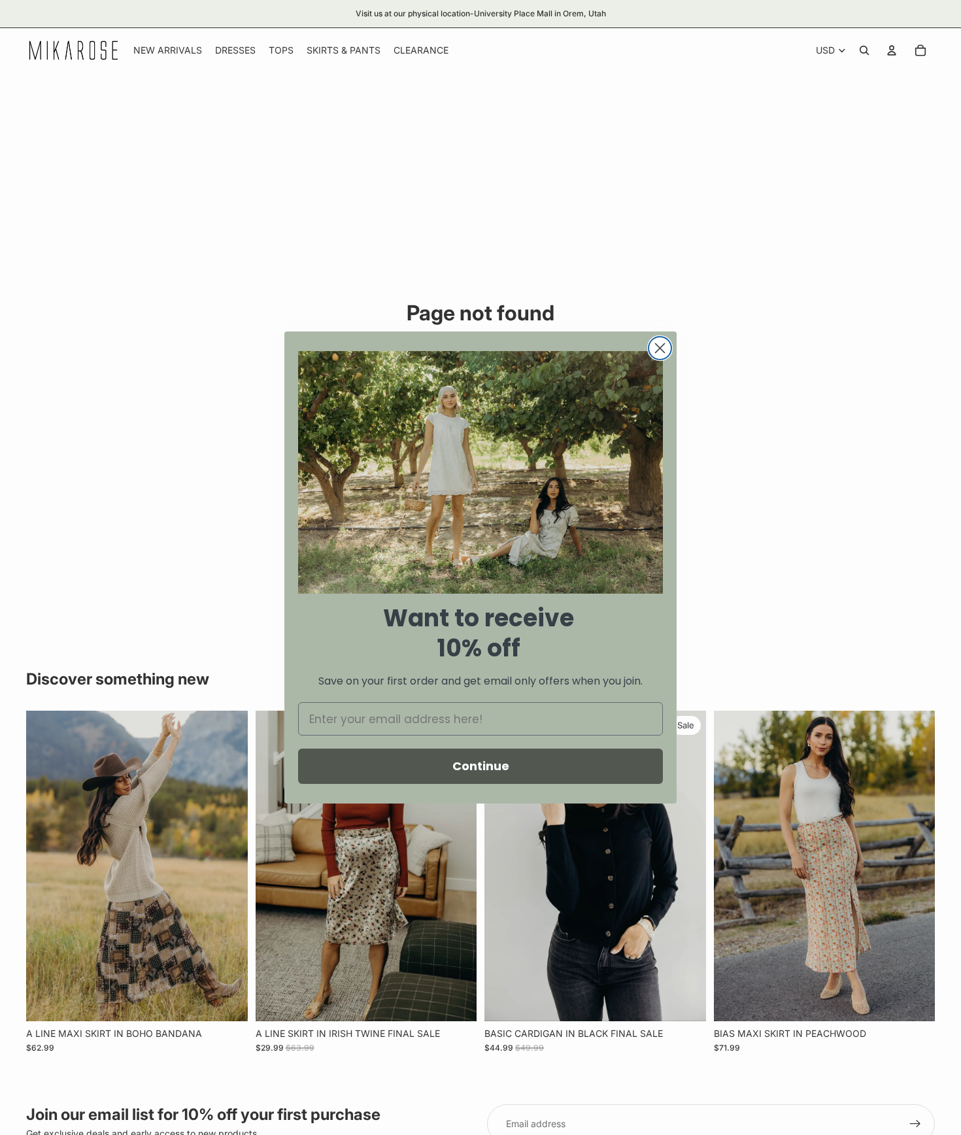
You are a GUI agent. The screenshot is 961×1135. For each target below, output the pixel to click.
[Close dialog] (660, 348)
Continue (480, 766)
